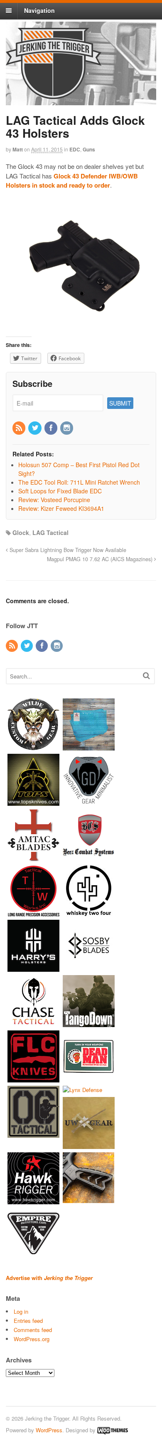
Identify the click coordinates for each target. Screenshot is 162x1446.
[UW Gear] (89, 1145)
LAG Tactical (50, 532)
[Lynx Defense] (82, 1090)
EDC (74, 149)
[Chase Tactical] (33, 1023)
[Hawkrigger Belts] (33, 1200)
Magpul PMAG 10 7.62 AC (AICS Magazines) (100, 559)
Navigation (39, 10)
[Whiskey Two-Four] (89, 912)
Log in (21, 1311)
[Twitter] (35, 428)
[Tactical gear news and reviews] (53, 94)
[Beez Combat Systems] (89, 857)
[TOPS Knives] (33, 801)
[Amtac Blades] (33, 857)
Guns (89, 149)
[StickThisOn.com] (89, 1078)
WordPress (49, 1430)
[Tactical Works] (33, 912)
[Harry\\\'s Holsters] (33, 967)
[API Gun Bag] (89, 746)
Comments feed (33, 1330)
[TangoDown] (89, 1023)
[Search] (146, 675)
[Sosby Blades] (89, 967)
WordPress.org (31, 1339)
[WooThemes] (112, 1430)
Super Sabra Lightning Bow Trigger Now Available (67, 550)
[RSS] (19, 428)
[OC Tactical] (33, 1133)
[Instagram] (67, 428)
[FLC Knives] (33, 1078)
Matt (17, 149)
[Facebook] (51, 428)
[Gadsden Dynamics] (89, 801)
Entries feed (28, 1321)
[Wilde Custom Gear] (33, 746)
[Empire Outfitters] (33, 1256)
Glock (20, 532)
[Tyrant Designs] (89, 1200)
